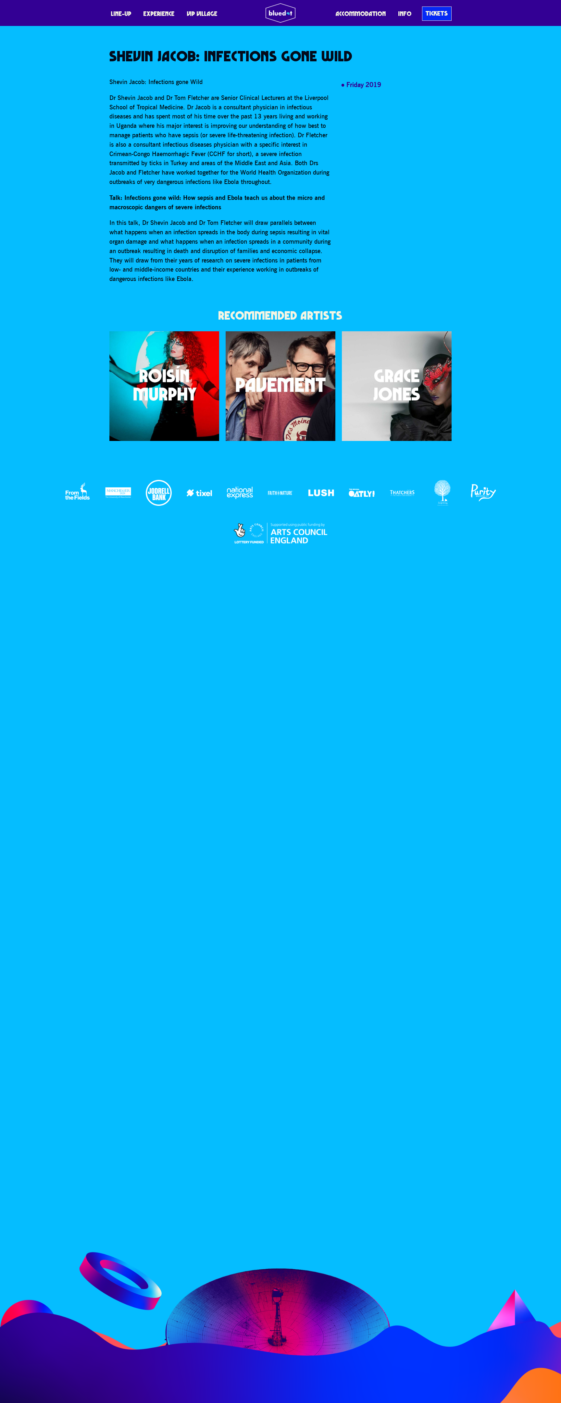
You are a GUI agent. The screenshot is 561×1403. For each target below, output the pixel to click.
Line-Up (121, 13)
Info (405, 13)
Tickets (437, 13)
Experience (159, 13)
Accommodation (361, 13)
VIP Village (202, 13)
